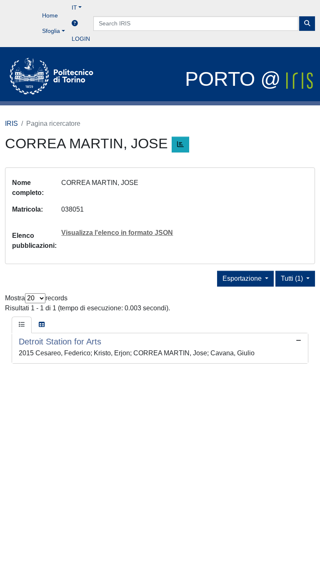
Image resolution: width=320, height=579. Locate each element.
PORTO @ (235, 79)
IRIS (11, 123)
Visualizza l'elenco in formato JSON (117, 232)
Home (50, 15)
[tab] (22, 325)
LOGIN (81, 38)
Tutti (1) (293, 278)
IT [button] (74, 7)
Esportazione (242, 278)
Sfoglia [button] (51, 30)
